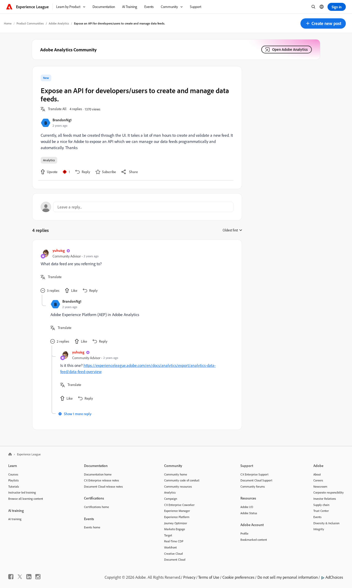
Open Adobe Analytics (290, 49)
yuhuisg (59, 250)
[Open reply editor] (137, 207)
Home (8, 23)
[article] (135, 271)
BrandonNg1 (62, 120)
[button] (323, 23)
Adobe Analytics (59, 23)
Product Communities (30, 23)
